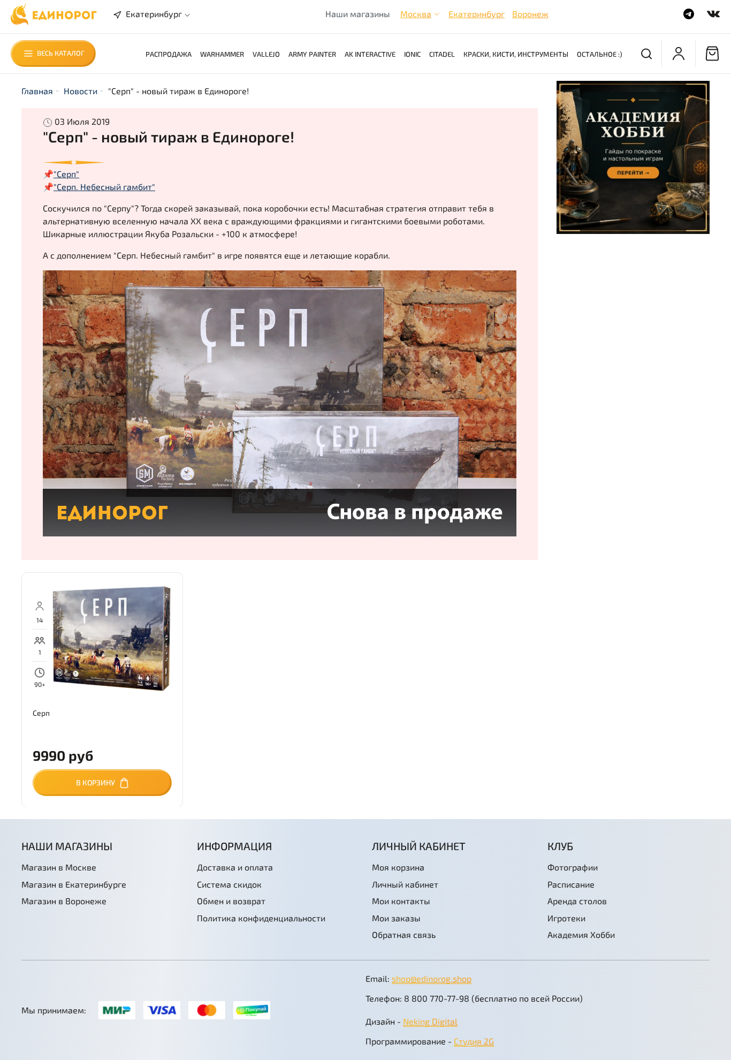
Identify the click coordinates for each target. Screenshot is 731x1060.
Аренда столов (577, 901)
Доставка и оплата (235, 867)
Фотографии (572, 867)
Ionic (412, 54)
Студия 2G (474, 1041)
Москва (415, 14)
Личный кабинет (405, 884)
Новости (80, 91)
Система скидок (229, 884)
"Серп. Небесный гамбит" (104, 186)
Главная (37, 91)
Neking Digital (430, 1021)
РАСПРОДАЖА (169, 54)
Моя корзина (398, 867)
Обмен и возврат (231, 901)
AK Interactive (370, 54)
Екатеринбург (476, 14)
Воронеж (530, 14)
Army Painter (312, 54)
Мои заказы (396, 918)
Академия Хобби (581, 934)
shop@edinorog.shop (431, 978)
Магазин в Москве (58, 867)
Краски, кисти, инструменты (515, 54)
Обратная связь (404, 934)
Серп (41, 712)
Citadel (442, 54)
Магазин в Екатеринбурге (73, 884)
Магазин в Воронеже (63, 901)
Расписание (571, 884)
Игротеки (566, 918)
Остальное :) (599, 54)
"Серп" (66, 174)
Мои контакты (401, 901)
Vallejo (266, 54)
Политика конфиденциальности (261, 918)
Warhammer (222, 54)
